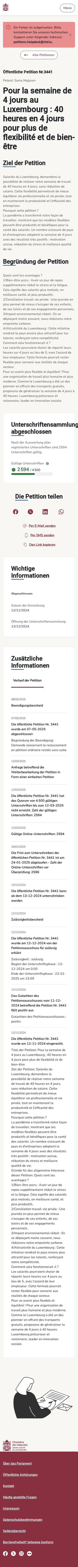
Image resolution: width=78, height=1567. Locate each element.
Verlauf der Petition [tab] (27, 680)
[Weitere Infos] (47, 463)
